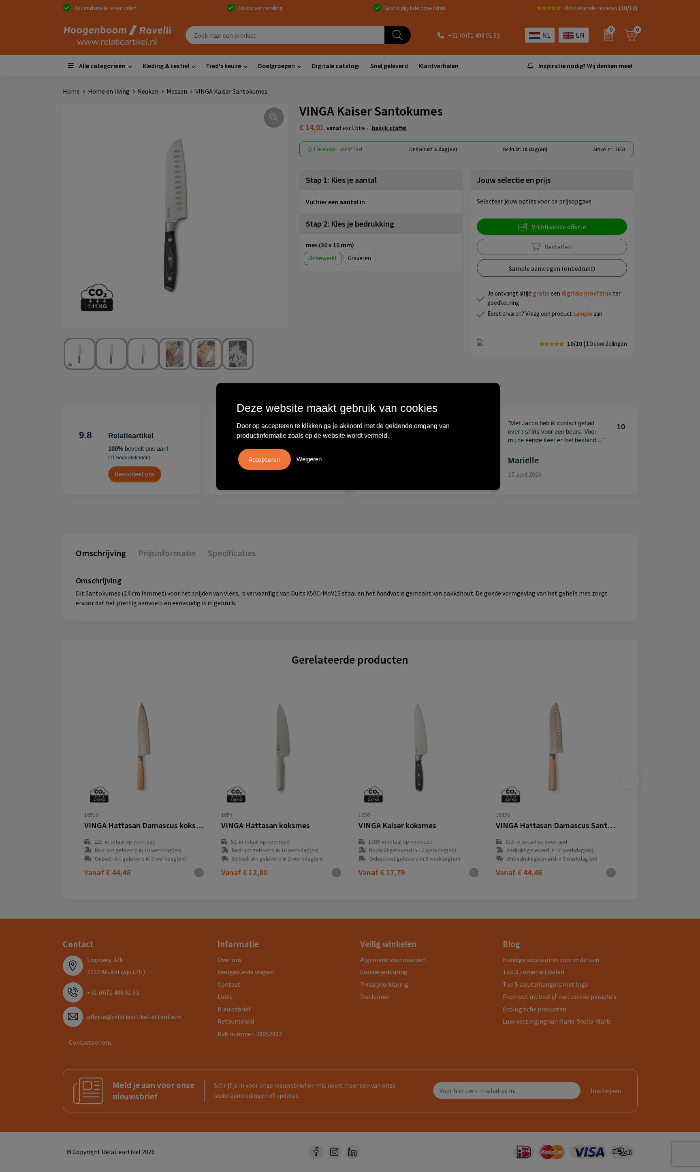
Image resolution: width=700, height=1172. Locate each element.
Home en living (109, 91)
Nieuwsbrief (234, 1009)
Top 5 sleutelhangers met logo (546, 984)
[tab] (101, 555)
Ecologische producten (534, 1009)
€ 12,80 (244, 872)
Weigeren (309, 459)
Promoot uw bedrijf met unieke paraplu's (560, 996)
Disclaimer (375, 996)
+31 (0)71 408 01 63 (474, 35)
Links (225, 996)
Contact (229, 984)
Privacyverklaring (384, 984)
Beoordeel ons (135, 474)
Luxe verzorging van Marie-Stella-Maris (557, 1021)
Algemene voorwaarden (393, 960)
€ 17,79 (382, 872)
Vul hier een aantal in (335, 202)
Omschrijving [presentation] (101, 553)
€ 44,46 (107, 872)
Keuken (148, 91)
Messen (176, 91)
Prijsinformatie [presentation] (167, 553)
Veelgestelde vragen (246, 972)
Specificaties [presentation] (232, 553)
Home (71, 91)
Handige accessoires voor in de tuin (551, 960)
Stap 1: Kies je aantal (341, 180)
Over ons (230, 960)
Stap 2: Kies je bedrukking (350, 224)
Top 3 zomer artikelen (533, 972)
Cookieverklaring (384, 972)
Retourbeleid (236, 1021)
